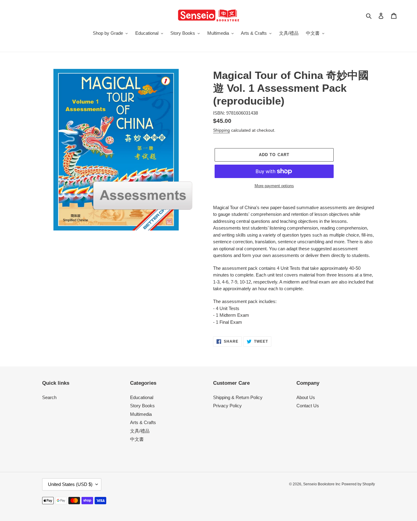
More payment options (274, 186)
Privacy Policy (227, 405)
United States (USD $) (70, 484)
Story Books (142, 405)
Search (49, 397)
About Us (305, 397)
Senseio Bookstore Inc (321, 484)
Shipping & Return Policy (238, 397)
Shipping (221, 130)
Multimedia (141, 414)
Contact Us (307, 405)
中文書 (137, 439)
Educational (141, 397)
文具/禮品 (140, 431)
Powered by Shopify (358, 484)
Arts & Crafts (143, 422)
